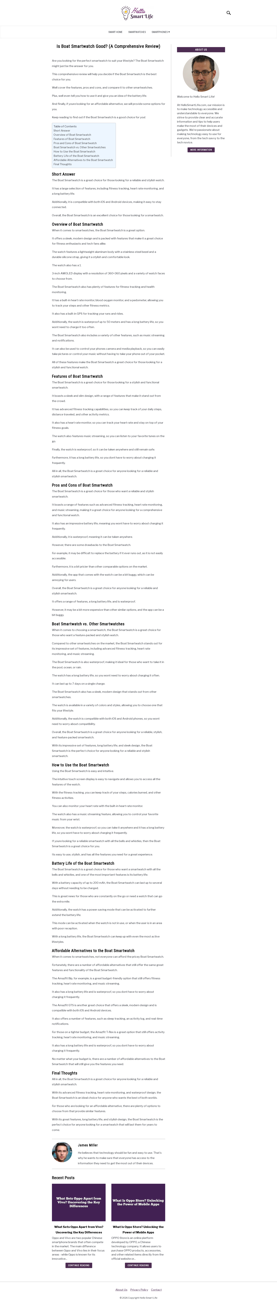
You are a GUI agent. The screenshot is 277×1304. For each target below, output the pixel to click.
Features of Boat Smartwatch (72, 138)
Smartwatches (137, 31)
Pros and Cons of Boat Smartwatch (75, 143)
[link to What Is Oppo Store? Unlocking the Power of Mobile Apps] (138, 1202)
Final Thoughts (63, 164)
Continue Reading (78, 1265)
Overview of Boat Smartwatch (72, 134)
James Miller (88, 1145)
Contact (156, 1289)
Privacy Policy (139, 1289)
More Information (201, 149)
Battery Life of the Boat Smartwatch (76, 155)
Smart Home (115, 31)
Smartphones (160, 31)
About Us (121, 1289)
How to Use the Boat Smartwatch (74, 151)
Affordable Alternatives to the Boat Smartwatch (83, 160)
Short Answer (62, 130)
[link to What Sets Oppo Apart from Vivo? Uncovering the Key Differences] (79, 1202)
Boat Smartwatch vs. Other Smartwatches (80, 147)
